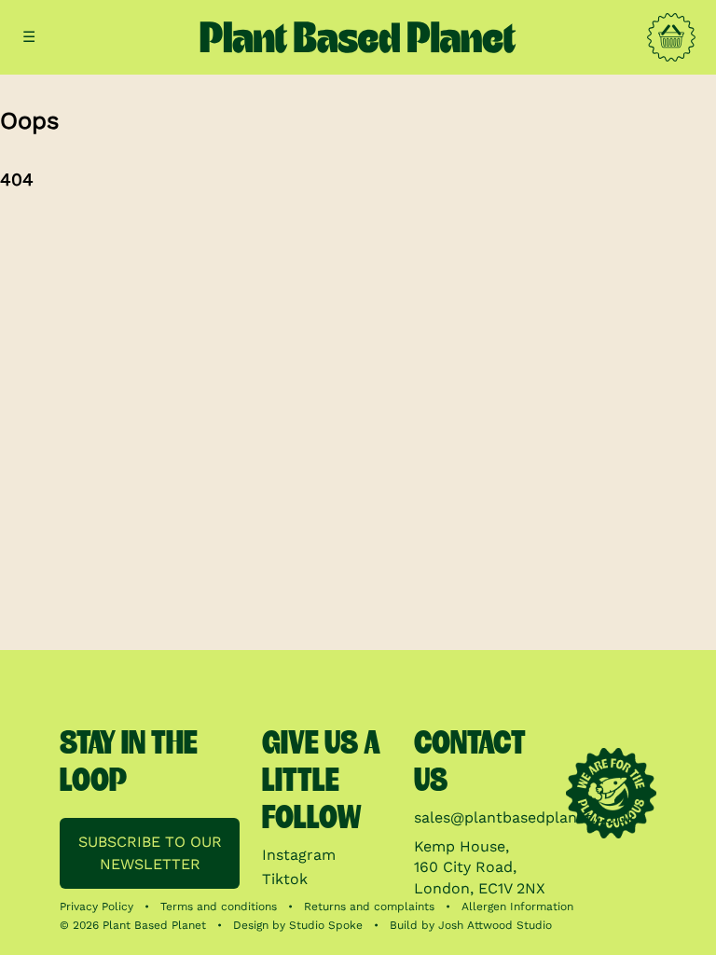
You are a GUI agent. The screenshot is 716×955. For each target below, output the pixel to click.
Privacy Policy (96, 906)
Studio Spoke (326, 925)
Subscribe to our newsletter (150, 853)
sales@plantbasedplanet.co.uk (524, 817)
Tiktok (285, 879)
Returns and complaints (369, 906)
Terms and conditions (218, 906)
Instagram (299, 855)
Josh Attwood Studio (495, 925)
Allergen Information (517, 906)
